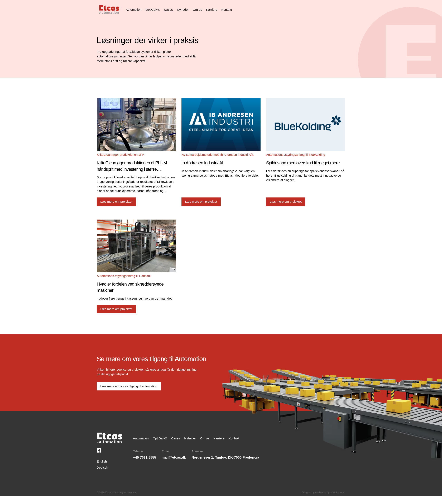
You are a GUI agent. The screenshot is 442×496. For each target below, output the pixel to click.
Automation (141, 438)
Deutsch (102, 467)
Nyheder (190, 438)
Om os (204, 438)
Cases (175, 438)
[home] (109, 9)
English (102, 461)
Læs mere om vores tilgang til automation (128, 386)
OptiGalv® (160, 438)
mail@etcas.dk (174, 457)
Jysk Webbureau (336, 492)
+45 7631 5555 (144, 457)
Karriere (218, 438)
